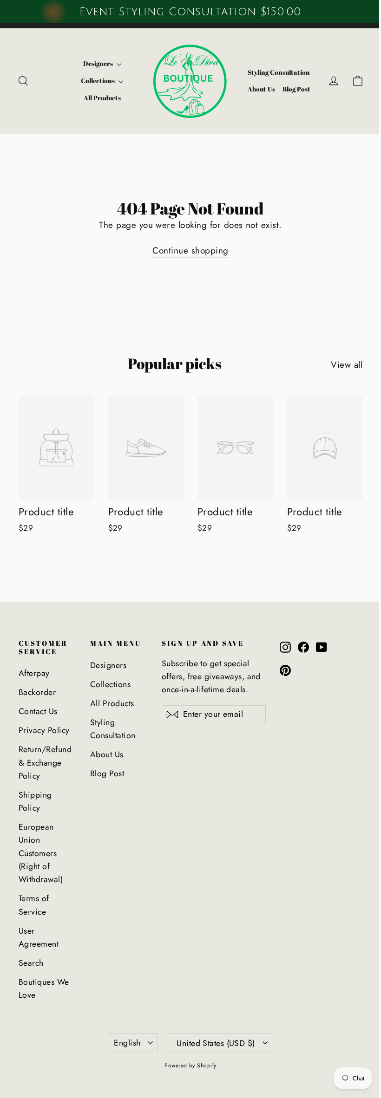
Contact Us (38, 711)
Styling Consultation (279, 72)
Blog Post (296, 88)
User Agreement (39, 937)
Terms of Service (34, 904)
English (127, 1043)
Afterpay (34, 673)
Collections (98, 80)
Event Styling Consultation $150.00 (190, 12)
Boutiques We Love (44, 988)
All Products (102, 97)
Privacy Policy (44, 730)
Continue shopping (190, 250)
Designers (98, 63)
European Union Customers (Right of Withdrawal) (41, 853)
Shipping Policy (35, 801)
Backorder (37, 692)
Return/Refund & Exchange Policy (45, 762)
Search (31, 963)
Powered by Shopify (190, 1065)
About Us (261, 88)
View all (346, 364)
